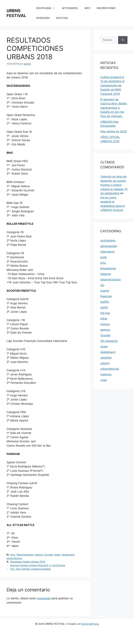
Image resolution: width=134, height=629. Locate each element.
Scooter (48, 554)
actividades (108, 240)
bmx (12, 554)
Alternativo (107, 251)
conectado (44, 598)
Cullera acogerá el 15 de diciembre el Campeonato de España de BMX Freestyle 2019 (112, 85)
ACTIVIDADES (70, 8)
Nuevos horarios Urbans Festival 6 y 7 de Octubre (37, 565)
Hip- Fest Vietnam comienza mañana (30, 568)
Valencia (105, 374)
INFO (87, 8)
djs (102, 285)
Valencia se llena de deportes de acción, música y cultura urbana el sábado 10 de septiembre (113, 185)
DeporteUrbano (25, 554)
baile (103, 257)
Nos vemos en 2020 (113, 131)
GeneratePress (90, 623)
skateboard (68, 554)
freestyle (106, 296)
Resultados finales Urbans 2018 (27, 561)
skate (57, 554)
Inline (103, 318)
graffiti (104, 302)
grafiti (104, 307)
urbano (105, 363)
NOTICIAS (62, 18)
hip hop (105, 313)
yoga (103, 380)
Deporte (105, 274)
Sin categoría (108, 341)
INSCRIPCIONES (106, 8)
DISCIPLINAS (43, 8)
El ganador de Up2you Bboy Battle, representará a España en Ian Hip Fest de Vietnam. (113, 108)
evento (104, 290)
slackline (106, 357)
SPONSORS (43, 18)
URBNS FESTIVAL (16, 13)
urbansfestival (14, 558)
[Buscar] (122, 40)
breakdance (108, 268)
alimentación (108, 246)
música (105, 324)
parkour (39, 554)
